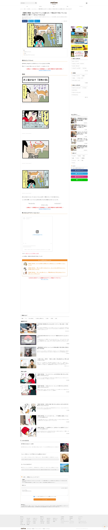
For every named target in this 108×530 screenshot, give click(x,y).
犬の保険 (34, 522)
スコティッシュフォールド (76, 87)
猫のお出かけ (42, 521)
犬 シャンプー (72, 522)
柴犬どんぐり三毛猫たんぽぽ (32, 253)
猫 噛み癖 (71, 518)
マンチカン (85, 87)
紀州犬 (83, 75)
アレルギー (74, 155)
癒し (54, 6)
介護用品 (83, 158)
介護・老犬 (28, 522)
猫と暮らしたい (55, 518)
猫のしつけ (42, 518)
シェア (25, 21)
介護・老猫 (42, 522)
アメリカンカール (75, 94)
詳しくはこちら (44, 279)
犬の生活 (34, 521)
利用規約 (33, 528)
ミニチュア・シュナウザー (76, 68)
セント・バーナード (75, 61)
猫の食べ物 (48, 518)
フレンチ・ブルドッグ (75, 65)
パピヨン (73, 78)
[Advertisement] (44, 296)
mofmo (54, 3)
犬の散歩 (21, 521)
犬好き (47, 318)
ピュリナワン (81, 516)
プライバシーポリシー (38, 528)
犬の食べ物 (28, 518)
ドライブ (77, 158)
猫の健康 (41, 519)
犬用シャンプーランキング (83, 522)
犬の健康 (21, 519)
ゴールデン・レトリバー (76, 75)
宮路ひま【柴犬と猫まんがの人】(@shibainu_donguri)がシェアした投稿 (37, 249)
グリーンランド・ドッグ (76, 80)
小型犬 (52, 318)
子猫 (82, 160)
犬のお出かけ (29, 521)
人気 (27, 6)
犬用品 (21, 522)
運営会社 (44, 528)
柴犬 (56, 318)
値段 (73, 158)
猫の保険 (48, 522)
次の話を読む (57, 203)
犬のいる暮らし (31, 318)
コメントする (44, 499)
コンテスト (81, 6)
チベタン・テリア (80, 78)
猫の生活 (48, 521)
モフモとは (48, 528)
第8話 (25, 53)
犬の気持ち (28, 519)
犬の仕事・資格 (22, 524)
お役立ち (40, 6)
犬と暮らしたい (35, 518)
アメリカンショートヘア (82, 521)
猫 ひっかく (62, 519)
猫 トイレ (80, 518)
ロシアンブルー (74, 90)
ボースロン (85, 68)
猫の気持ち (48, 519)
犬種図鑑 (86, 82)
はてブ (38, 21)
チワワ (80, 519)
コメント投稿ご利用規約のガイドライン (41, 496)
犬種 (83, 155)
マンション (74, 160)
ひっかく (73, 162)
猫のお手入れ (55, 519)
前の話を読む (32, 203)
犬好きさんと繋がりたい (40, 318)
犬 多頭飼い (62, 516)
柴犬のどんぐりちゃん (27, 51)
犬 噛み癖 (62, 518)
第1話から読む (44, 205)
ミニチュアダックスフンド (65, 521)
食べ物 (79, 155)
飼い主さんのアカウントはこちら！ (29, 54)
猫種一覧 (86, 97)
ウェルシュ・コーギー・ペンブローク (78, 63)
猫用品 (54, 521)
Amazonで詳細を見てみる (45, 70)
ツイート (31, 21)
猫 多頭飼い (71, 516)
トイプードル (72, 521)
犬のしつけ (22, 518)
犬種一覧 (86, 70)
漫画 (67, 6)
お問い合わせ (29, 528)
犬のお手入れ (35, 519)
